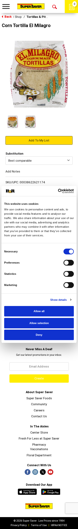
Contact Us (39, 416)
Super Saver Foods (39, 398)
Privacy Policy (19, 525)
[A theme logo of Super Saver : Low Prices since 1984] (30, 6)
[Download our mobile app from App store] (27, 491)
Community (39, 404)
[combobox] (39, 161)
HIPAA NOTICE (59, 525)
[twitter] (43, 473)
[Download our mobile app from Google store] (50, 491)
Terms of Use (39, 525)
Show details (58, 299)
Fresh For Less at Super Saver (39, 438)
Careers (39, 410)
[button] (12, 122)
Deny (39, 334)
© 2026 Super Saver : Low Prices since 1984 (39, 520)
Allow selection (39, 323)
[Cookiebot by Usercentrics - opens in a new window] (58, 191)
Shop (18, 17)
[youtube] (50, 473)
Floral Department (39, 455)
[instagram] (35, 473)
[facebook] (27, 473)
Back (8, 16)
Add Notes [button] (12, 171)
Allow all (39, 311)
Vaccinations (39, 449)
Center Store (39, 432)
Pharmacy (39, 444)
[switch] (68, 263)
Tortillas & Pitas (37, 17)
